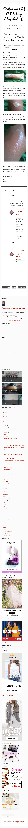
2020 (4, 410)
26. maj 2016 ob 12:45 (14, 244)
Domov (14, 287)
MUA (4, 529)
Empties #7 (6, 452)
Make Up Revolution (7, 531)
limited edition (5, 498)
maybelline (5, 511)
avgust (5, 432)
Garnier (4, 525)
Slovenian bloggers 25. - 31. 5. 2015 (11, 474)
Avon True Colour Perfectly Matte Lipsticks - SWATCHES (11, 379)
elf (3, 513)
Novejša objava (6, 287)
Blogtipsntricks (20, 823)
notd (4, 506)
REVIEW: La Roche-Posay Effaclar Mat (11, 443)
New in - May (6, 471)
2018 (4, 414)
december (6, 423)
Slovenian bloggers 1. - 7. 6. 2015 (10, 467)
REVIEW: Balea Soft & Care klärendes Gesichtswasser (15, 447)
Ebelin (4, 523)
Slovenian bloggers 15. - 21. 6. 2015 (11, 449)
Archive (9, 28)
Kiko (3, 521)
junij (5, 436)
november (6, 425)
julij (5, 434)
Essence (4, 494)
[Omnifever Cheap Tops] (12, 693)
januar (5, 486)
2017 (4, 416)
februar (6, 483)
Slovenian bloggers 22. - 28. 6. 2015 (11, 438)
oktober (6, 427)
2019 (4, 412)
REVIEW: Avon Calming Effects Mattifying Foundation (10, 391)
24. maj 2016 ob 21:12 (14, 197)
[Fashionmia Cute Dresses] (7, 695)
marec (5, 481)
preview (4, 496)
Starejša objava (21, 287)
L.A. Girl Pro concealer (7, 535)
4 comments (6, 47)
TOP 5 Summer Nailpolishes (9, 440)
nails (4, 504)
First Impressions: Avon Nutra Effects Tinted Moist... (14, 460)
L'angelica (5, 533)
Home (4, 25)
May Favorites (7, 469)
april (5, 479)
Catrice (4, 502)
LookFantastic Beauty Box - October (10, 402)
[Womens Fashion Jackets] (12, 740)
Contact (18, 28)
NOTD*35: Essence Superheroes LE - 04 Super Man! (14, 445)
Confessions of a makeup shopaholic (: (14, 14)
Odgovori (22, 208)
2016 (4, 419)
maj (5, 477)
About (22, 25)
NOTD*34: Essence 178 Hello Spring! (11, 458)
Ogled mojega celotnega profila (14, 320)
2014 (4, 488)
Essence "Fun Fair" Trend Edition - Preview (12, 462)
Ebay (4, 527)
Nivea (4, 515)
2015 (4, 421)
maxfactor (5, 519)
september (6, 430)
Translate (12, 816)
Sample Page (13, 25)
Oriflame (4, 500)
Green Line (5, 517)
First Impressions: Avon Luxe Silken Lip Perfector (14, 465)
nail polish (5, 508)
